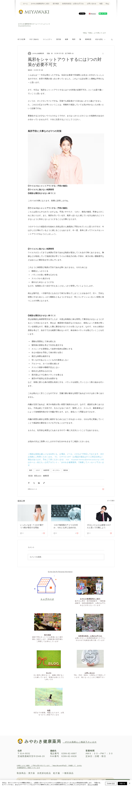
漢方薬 (58, 39)
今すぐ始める (34, 39)
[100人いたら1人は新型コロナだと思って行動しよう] (99, 513)
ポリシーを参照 (93, 784)
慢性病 (65, 470)
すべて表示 (110, 501)
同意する (122, 783)
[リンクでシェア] (44, 483)
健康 (66, 39)
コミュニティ (47, 39)
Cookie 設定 (111, 783)
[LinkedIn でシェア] (39, 483)
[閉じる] (129, 783)
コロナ (38, 470)
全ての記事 (21, 39)
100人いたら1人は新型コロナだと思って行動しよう (99, 526)
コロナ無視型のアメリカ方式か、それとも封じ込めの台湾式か (66, 526)
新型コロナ (37, 476)
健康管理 (46, 476)
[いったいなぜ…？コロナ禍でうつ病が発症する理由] (32, 513)
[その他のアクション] (103, 53)
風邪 (73, 39)
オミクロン (56, 470)
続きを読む (99, 39)
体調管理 (46, 470)
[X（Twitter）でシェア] (34, 483)
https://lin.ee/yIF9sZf (59, 765)
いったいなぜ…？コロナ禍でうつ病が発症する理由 (31, 526)
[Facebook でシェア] (29, 483)
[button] (112, 39)
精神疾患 (88, 39)
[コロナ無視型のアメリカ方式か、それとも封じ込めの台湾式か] (66, 513)
